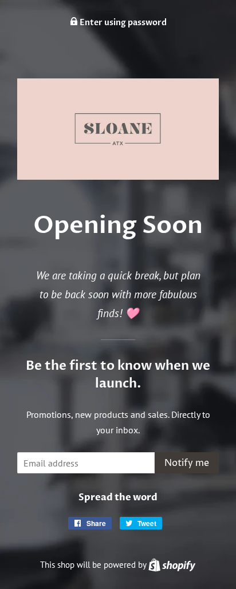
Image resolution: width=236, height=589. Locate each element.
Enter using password (122, 22)
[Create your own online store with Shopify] (171, 564)
